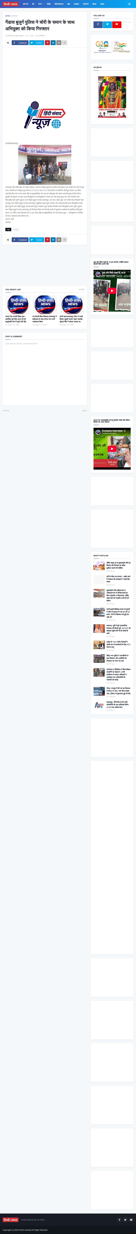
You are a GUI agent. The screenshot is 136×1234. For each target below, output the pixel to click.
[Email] (58, 42)
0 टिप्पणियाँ (41, 35)
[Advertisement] (44, 69)
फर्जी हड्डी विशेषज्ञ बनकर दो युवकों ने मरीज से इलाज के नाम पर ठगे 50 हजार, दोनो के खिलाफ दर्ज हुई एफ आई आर (118, 613)
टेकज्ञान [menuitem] (76, 4)
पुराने (84, 410)
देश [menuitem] (33, 4)
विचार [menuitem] (94, 4)
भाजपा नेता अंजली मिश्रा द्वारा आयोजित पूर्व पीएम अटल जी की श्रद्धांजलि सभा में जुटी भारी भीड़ (15, 319)
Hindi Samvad (25, 1230)
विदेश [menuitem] (49, 4)
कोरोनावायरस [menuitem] (59, 4)
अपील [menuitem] (102, 4)
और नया (6, 410)
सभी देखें (81, 289)
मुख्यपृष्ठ (7, 16)
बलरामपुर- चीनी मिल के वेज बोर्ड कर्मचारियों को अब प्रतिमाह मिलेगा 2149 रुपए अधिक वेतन (117, 704)
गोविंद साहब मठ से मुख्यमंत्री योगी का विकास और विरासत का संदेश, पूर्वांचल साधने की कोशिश (119, 565)
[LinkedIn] (53, 42)
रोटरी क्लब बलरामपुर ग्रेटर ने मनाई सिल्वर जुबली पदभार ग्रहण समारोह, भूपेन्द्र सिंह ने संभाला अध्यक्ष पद (71, 319)
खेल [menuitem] (68, 4)
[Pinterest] (47, 42)
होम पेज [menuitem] (25, 4)
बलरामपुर (15, 16)
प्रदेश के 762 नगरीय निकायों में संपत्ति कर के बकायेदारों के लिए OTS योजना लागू (118, 644)
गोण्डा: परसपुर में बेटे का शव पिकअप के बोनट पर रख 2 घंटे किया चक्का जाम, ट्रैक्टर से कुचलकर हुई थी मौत (118, 691)
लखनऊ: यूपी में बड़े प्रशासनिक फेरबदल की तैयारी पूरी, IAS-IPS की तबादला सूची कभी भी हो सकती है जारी (118, 629)
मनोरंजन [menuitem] (86, 4)
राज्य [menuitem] (39, 4)
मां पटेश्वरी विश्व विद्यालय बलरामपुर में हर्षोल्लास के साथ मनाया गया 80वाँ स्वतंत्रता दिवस (45, 319)
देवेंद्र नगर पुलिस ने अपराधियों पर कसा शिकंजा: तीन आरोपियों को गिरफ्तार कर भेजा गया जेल (117, 658)
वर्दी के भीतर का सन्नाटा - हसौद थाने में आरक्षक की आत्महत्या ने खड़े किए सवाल (118, 579)
